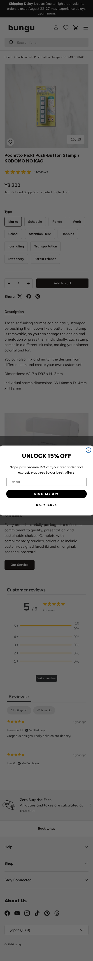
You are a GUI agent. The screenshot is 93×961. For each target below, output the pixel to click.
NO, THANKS (46, 505)
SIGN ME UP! (46, 493)
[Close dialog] (88, 450)
